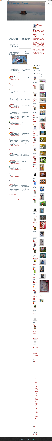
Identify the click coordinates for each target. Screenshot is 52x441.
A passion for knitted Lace (35, 120)
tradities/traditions (37, 52)
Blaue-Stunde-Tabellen (35, 351)
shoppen (43, 49)
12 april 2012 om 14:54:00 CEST (15, 145)
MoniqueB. (11, 184)
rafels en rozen (35, 106)
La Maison (35, 181)
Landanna (34, 172)
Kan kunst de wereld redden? (36, 382)
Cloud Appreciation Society (35, 354)
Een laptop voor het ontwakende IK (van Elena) (36, 393)
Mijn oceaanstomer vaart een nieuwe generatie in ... (19, 24)
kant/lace (34, 41)
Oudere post (29, 197)
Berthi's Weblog (34, 167)
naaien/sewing (36, 46)
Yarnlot (34, 325)
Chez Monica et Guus (35, 199)
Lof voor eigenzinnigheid (36, 389)
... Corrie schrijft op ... (35, 217)
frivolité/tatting (36, 38)
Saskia (34, 277)
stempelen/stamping (35, 50)
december (36, 366)
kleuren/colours (41, 41)
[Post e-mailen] (21, 72)
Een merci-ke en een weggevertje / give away (36, 416)
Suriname (40, 50)
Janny (11, 88)
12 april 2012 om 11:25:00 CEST (15, 124)
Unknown (11, 132)
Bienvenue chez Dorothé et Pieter (35, 338)
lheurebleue (39, 24)
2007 (35, 430)
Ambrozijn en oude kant (35, 313)
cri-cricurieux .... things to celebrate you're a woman (35, 289)
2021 (35, 361)
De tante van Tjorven (35, 76)
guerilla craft (35, 39)
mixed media (37, 45)
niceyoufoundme (41, 46)
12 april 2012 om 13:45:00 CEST (15, 135)
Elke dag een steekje (35, 190)
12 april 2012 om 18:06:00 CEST (15, 163)
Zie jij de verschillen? (36, 412)
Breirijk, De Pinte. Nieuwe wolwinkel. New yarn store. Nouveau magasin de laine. (35, 330)
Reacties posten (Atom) (16, 199)
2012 (35, 365)
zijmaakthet (35, 282)
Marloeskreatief (12, 160)
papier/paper (41, 47)
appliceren (42, 30)
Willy (11, 153)
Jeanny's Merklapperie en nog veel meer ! (35, 156)
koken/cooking (36, 42)
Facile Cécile (34, 115)
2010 (35, 426)
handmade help (41, 39)
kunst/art (42, 42)
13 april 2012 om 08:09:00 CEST (15, 176)
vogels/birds (35, 54)
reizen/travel (41, 48)
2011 (35, 425)
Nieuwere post (11, 197)
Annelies (11, 104)
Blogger (32, 439)
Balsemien (11, 76)
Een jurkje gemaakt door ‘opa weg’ (36, 385)
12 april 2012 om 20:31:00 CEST (15, 169)
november (36, 368)
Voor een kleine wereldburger (36, 396)
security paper (36, 49)
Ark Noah (35, 31)
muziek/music (41, 45)
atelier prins (34, 137)
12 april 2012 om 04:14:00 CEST (15, 94)
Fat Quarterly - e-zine (35, 355)
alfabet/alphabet (36, 30)
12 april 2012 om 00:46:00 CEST (15, 85)
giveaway (43, 38)
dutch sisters (34, 242)
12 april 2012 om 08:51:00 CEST (15, 107)
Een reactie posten (12, 194)
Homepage (20, 197)
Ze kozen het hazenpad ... (36, 405)
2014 (35, 362)
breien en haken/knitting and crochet (38, 35)
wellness (40, 54)
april (36, 379)
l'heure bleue (18, 3)
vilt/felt (42, 53)
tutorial (39, 53)
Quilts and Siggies (35, 85)
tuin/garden (35, 53)
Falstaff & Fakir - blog (35, 347)
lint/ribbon (42, 43)
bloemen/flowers (41, 31)
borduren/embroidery (37, 33)
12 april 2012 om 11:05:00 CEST (15, 118)
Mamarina (34, 269)
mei (35, 378)
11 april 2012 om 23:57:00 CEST (15, 79)
